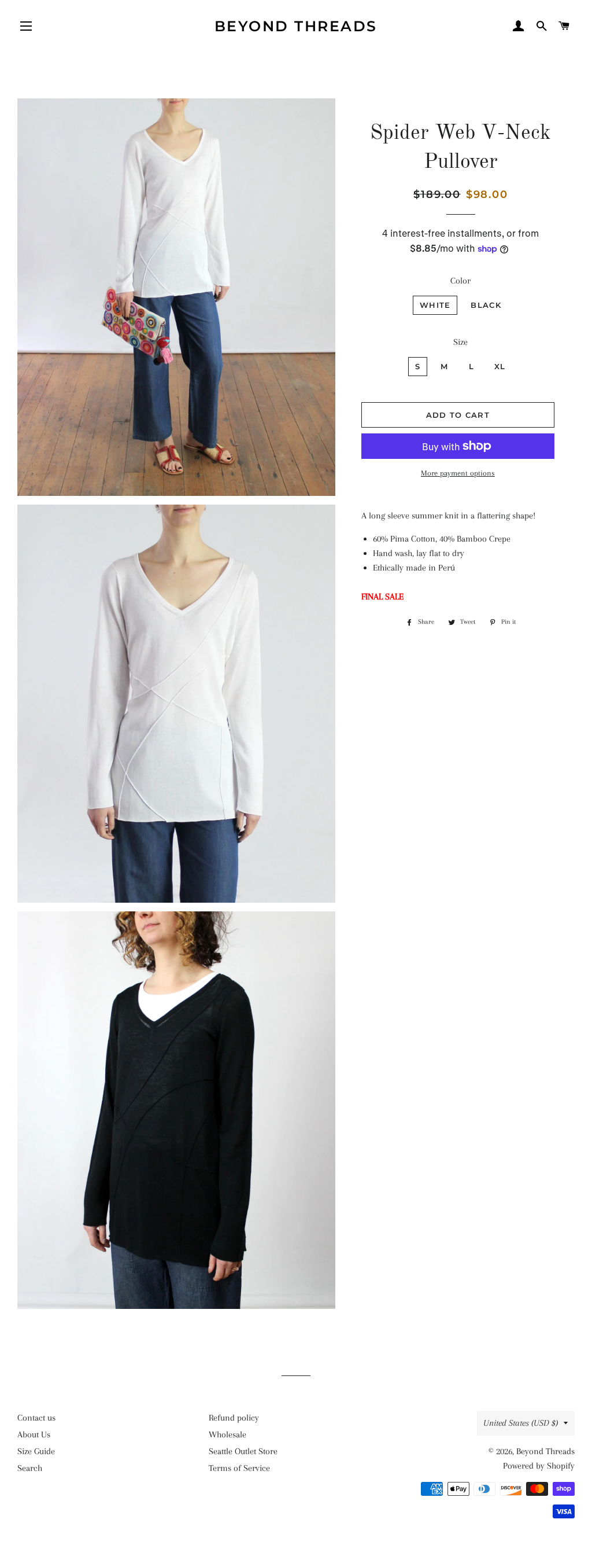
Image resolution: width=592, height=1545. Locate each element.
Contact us (36, 1417)
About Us (33, 1434)
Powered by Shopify (539, 1466)
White (435, 305)
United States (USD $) (520, 1423)
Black (486, 305)
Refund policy (234, 1417)
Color (460, 280)
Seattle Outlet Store (243, 1451)
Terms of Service (239, 1468)
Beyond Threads (296, 26)
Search (29, 1468)
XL (500, 366)
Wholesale (227, 1434)
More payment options (458, 473)
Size (460, 342)
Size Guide (36, 1451)
